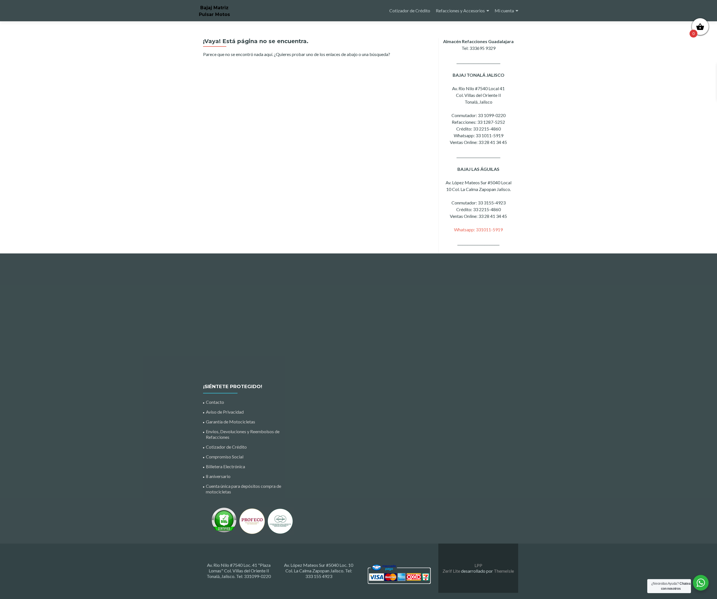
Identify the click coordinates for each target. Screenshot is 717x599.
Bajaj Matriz (214, 7)
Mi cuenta (504, 10)
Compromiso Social (224, 456)
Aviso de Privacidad (225, 411)
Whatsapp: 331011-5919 (478, 229)
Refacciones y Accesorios (460, 10)
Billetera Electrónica (225, 466)
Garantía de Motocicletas (230, 421)
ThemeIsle (504, 571)
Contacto (215, 402)
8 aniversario (218, 476)
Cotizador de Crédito (409, 10)
